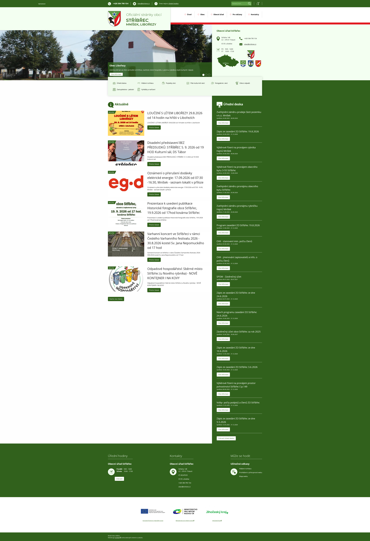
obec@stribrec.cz (144, 4)
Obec (202, 14)
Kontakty (255, 14)
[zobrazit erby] (250, 58)
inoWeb (117, 537)
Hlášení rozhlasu (245, 469)
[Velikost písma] (258, 3)
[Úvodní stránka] (135, 19)
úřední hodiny (174, 4)
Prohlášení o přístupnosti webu (250, 472)
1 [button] (203, 75)
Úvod (189, 14)
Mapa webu (243, 476)
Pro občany (237, 14)
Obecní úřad (218, 14)
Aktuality (111, 112)
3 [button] (209, 75)
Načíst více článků (116, 299)
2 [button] (206, 75)
